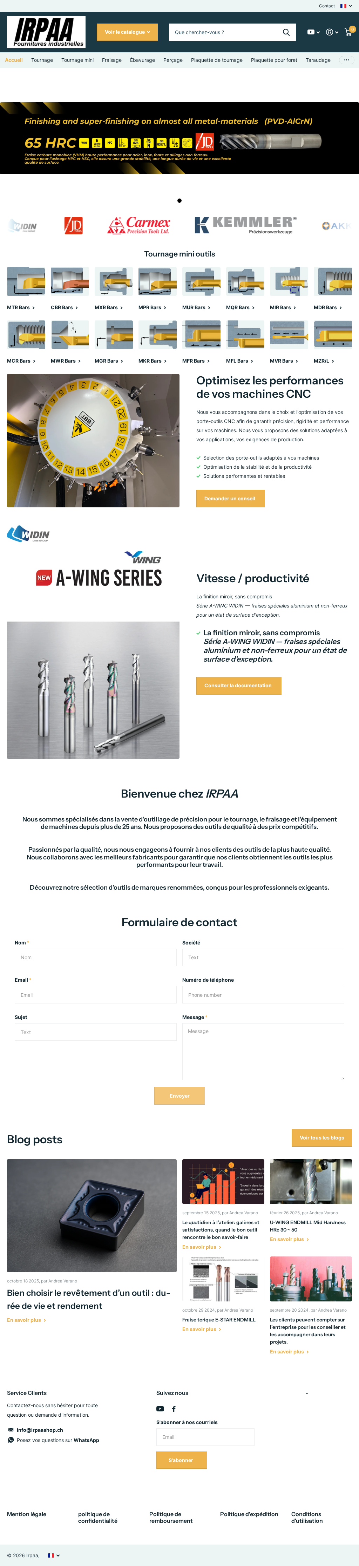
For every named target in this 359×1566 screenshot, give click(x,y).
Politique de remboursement (171, 1517)
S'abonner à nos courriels (187, 1422)
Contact (327, 5)
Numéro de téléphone (208, 980)
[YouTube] (160, 1408)
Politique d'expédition (249, 1514)
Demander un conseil (230, 498)
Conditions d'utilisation (307, 1517)
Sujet (21, 1017)
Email (23, 980)
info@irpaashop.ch (40, 1430)
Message (195, 1017)
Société (191, 943)
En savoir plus (24, 1320)
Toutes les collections (42, 60)
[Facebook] (174, 1409)
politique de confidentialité (97, 1517)
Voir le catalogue (125, 32)
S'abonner (181, 1460)
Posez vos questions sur (58, 1440)
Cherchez (286, 32)
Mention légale (26, 1514)
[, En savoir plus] (313, 32)
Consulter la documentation (238, 685)
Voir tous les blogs (322, 1138)
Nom (22, 943)
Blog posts (34, 1139)
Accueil (14, 60)
